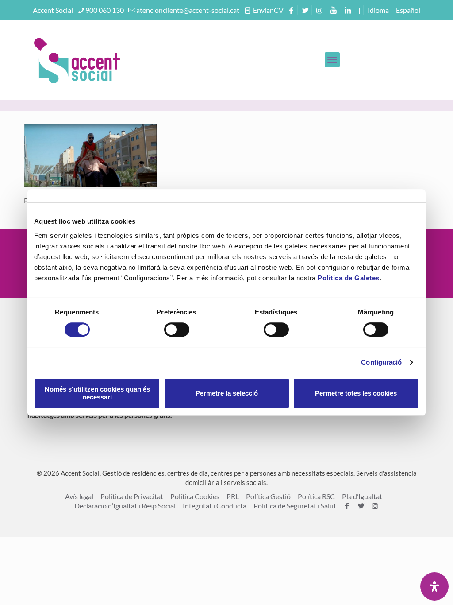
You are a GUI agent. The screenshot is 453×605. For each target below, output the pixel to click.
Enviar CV (268, 10)
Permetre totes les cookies (356, 393)
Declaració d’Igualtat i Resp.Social (125, 505)
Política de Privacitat (131, 496)
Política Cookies (194, 496)
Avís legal (79, 496)
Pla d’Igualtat (362, 496)
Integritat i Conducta (214, 505)
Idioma (378, 10)
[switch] (176, 329)
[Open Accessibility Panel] (434, 586)
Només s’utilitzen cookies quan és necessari (97, 393)
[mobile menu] (332, 59)
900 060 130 (104, 10)
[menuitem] (408, 10)
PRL (232, 496)
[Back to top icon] (410, 587)
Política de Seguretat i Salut (294, 505)
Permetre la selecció (227, 393)
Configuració (381, 362)
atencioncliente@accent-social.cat (187, 10)
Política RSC (316, 496)
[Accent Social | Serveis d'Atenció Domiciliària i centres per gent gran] (77, 60)
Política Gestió (268, 496)
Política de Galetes (349, 278)
